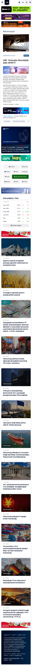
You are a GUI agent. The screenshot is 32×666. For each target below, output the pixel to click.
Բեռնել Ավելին (16, 225)
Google (7, 176)
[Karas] (16, 234)
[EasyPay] (16, 9)
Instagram (25, 171)
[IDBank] (16, 24)
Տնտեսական (7, 285)
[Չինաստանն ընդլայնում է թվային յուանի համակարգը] (16, 503)
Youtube (8, 171)
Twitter (16, 171)
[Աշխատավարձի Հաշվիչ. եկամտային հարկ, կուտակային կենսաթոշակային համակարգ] (19, 2)
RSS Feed (25, 166)
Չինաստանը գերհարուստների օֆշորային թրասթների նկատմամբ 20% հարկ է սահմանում (15, 361)
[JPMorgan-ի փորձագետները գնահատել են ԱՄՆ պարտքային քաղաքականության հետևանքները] (16, 377)
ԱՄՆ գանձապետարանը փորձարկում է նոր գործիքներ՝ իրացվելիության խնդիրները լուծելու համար (16, 487)
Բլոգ (10, 660)
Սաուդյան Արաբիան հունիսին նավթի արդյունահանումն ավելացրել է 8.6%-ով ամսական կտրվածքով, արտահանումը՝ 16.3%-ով (16, 613)
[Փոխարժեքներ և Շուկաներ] (23, 2)
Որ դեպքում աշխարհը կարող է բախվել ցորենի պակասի (13, 294)
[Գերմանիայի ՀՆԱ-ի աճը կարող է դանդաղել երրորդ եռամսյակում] (16, 567)
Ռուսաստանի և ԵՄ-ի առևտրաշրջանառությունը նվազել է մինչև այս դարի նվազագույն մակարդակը (15, 549)
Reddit (16, 181)
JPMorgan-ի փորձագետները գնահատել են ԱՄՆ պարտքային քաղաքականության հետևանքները (15, 393)
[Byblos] (16, 17)
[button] (5, 145)
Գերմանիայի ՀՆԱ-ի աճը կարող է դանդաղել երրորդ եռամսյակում (14, 581)
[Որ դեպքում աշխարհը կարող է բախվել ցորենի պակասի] (16, 279)
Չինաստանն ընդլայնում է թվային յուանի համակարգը (14, 517)
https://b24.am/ (21, 646)
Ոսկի (4, 218)
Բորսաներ (7, 121)
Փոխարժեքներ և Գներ (11, 198)
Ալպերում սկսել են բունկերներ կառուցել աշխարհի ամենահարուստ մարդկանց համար (15, 263)
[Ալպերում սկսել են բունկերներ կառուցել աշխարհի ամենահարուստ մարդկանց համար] (16, 247)
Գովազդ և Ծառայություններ (11, 658)
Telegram (7, 181)
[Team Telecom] (16, 70)
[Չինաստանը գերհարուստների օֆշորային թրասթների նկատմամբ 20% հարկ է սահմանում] (16, 345)
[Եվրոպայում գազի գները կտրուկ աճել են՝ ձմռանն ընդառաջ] (16, 409)
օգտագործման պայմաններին (12, 651)
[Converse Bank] (16, 191)
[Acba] (16, 158)
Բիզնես (5, 253)
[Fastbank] (16, 110)
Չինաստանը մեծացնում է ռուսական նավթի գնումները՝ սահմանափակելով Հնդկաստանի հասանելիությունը (16, 455)
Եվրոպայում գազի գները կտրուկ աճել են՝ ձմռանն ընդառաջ (14, 424)
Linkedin (25, 181)
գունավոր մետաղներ (19, 121)
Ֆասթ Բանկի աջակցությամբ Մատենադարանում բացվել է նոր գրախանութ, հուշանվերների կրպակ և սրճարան (15, 150)
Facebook (12, 166)
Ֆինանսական (9, 31)
